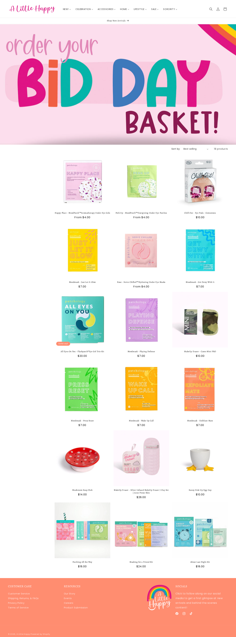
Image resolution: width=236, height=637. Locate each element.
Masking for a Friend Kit (141, 562)
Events (68, 598)
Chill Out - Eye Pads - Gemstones (200, 213)
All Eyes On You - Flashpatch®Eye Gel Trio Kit (82, 351)
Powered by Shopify (40, 634)
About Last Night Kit (200, 562)
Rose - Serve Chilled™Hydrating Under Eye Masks (141, 282)
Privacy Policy (16, 603)
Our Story (69, 594)
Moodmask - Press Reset (82, 420)
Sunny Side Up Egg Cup (200, 490)
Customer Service (19, 594)
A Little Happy (23, 634)
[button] (210, 9)
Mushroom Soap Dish (82, 490)
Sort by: (175, 148)
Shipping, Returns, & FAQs (23, 598)
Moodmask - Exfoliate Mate (200, 420)
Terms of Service (18, 607)
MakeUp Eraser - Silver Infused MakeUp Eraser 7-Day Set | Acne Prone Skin (141, 491)
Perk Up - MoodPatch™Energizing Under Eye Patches (141, 213)
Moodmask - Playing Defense (141, 351)
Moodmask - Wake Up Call (141, 420)
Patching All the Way (82, 562)
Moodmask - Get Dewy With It (200, 282)
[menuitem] (67, 9)
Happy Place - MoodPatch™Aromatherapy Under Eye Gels (82, 213)
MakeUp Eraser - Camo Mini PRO (200, 351)
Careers (68, 603)
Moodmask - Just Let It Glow (82, 282)
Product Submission (76, 607)
